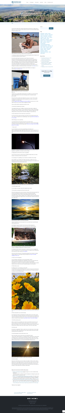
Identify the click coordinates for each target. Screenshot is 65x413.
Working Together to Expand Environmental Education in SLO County (46, 64)
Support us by (15, 376)
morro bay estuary (43, 43)
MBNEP (41, 42)
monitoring (44, 42)
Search (41, 26)
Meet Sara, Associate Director (46, 60)
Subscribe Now (46, 75)
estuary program (43, 39)
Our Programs (31, 2)
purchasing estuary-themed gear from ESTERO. (25, 376)
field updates (47, 39)
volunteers (48, 49)
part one (16, 68)
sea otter (42, 48)
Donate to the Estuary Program (18, 371)
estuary (48, 38)
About (27, 2)
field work (51, 39)
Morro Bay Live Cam (50, 2)
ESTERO (37, 378)
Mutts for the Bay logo (34, 382)
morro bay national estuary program (45, 44)
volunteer (45, 49)
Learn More (41, 2)
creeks (45, 37)
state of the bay (49, 48)
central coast (42, 34)
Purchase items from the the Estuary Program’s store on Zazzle (23, 379)
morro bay (48, 42)
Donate (45, 2)
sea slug (45, 48)
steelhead (42, 49)
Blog (12, 23)
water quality (42, 50)
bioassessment (42, 33)
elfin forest (44, 38)
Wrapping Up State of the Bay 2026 (47, 66)
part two (20, 68)
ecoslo (48, 37)
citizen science (50, 34)
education (50, 37)
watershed (46, 50)
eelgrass (42, 38)
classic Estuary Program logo (24, 382)
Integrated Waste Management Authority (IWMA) (22, 101)
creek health (42, 37)
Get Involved (36, 2)
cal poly (49, 33)
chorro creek (46, 34)
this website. (25, 251)
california (46, 33)
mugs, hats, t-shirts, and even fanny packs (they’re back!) (23, 381)
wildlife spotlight (43, 53)
